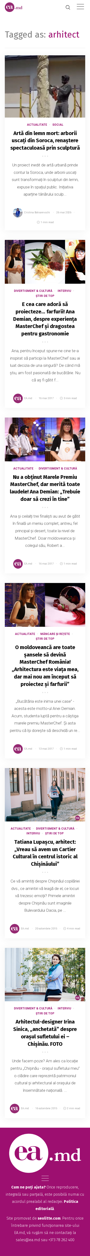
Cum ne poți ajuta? (28, 1187)
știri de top (45, 296)
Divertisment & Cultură (33, 291)
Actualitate (37, 124)
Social (57, 124)
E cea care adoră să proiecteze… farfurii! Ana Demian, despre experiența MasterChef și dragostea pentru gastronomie (45, 319)
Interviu (64, 291)
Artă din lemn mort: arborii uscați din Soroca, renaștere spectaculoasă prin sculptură (45, 140)
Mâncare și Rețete (55, 634)
